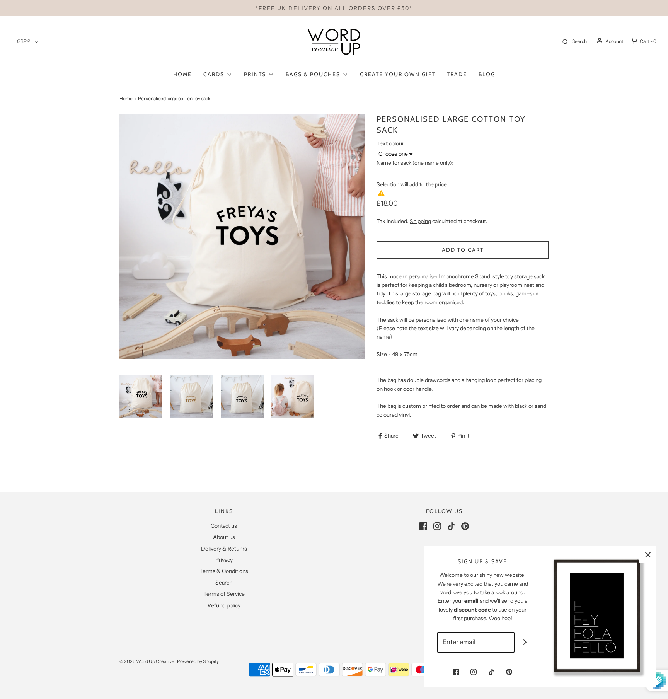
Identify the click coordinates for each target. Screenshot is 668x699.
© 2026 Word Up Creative (146, 661)
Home (182, 74)
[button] (140, 396)
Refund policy (224, 605)
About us (224, 537)
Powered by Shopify (198, 661)
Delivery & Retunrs (224, 548)
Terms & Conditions (223, 571)
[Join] (525, 642)
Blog (487, 74)
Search (223, 582)
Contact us (224, 525)
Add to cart (463, 249)
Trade (457, 74)
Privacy (224, 559)
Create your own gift (397, 74)
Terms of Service (224, 593)
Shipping (420, 221)
